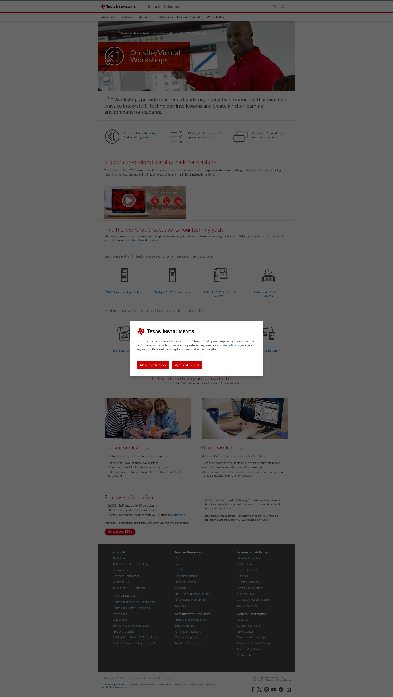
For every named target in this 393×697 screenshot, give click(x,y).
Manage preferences (153, 365)
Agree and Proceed (187, 365)
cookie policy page (230, 345)
